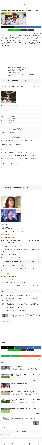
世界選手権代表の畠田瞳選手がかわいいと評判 (17, 70)
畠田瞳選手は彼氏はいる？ (15, 72)
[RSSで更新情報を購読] (31, 356)
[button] (27, 30)
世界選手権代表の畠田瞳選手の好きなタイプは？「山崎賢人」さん (21, 74)
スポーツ (3, 342)
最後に (10, 75)
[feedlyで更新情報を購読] (11, 356)
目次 (19, 65)
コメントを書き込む (21, 431)
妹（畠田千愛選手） (34, 40)
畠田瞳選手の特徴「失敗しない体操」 (17, 69)
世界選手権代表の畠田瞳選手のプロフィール (17, 67)
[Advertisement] (21, 55)
